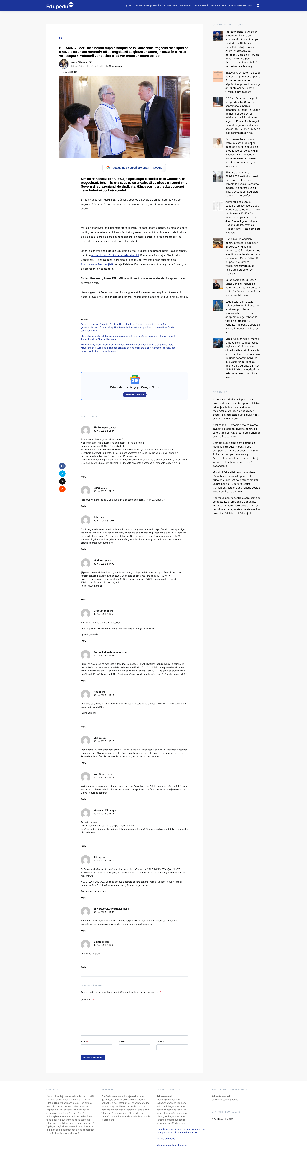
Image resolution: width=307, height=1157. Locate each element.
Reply (83, 476)
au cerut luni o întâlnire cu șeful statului (115, 255)
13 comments (115, 66)
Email (122, 1041)
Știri (128, 5)
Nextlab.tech (218, 5)
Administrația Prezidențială (97, 264)
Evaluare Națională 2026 (150, 5)
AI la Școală (201, 5)
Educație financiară (240, 5)
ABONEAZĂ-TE (134, 394)
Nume (84, 1041)
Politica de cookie (166, 1138)
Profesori (185, 5)
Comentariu (87, 999)
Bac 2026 (172, 5)
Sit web (160, 1041)
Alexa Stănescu (79, 62)
